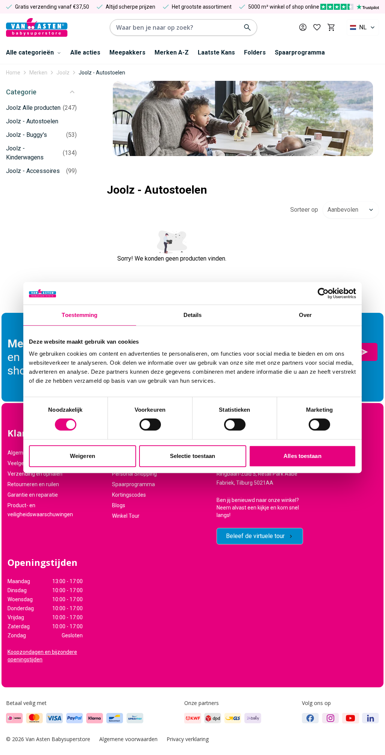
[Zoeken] (247, 27)
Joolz (63, 73)
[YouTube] (350, 718)
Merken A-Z (172, 52)
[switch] (150, 424)
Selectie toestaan (192, 456)
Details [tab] (192, 315)
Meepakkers (127, 52)
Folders (255, 52)
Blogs (118, 505)
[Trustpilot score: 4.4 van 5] (349, 7)
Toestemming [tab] (79, 315)
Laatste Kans (216, 52)
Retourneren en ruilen (33, 484)
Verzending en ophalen (35, 474)
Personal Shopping (134, 474)
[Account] (302, 27)
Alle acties (85, 52)
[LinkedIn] (370, 718)
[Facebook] (310, 718)
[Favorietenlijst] (316, 27)
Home (13, 73)
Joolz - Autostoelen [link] (102, 73)
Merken (38, 73)
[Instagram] (330, 718)
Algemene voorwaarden (128, 739)
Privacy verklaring (188, 739)
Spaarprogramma (300, 52)
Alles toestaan (302, 456)
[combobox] (363, 27)
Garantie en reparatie (33, 495)
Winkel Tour (125, 516)
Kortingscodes (129, 495)
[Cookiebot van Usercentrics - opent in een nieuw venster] (323, 293)
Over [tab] (305, 315)
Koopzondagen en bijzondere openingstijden (42, 656)
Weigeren (82, 456)
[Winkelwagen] (331, 27)
